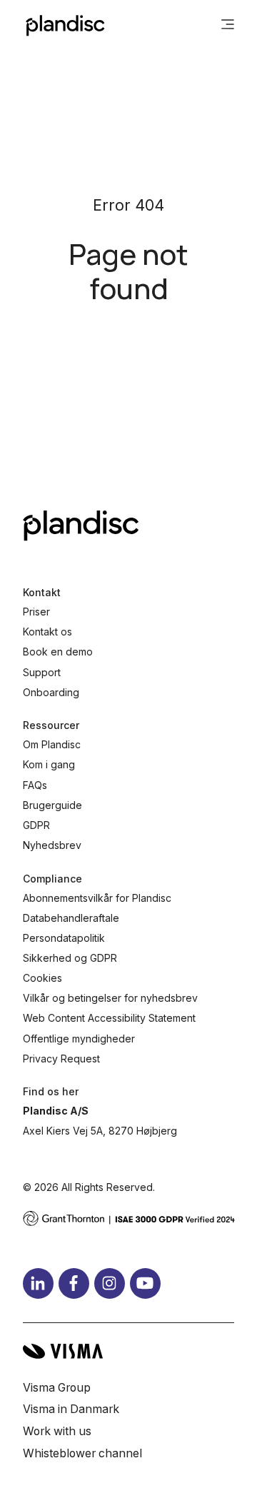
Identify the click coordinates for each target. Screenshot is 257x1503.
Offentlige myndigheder (79, 1038)
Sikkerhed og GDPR (70, 958)
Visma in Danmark (71, 1409)
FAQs (35, 785)
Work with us (57, 1431)
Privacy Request (61, 1058)
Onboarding (51, 692)
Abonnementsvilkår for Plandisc (97, 898)
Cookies (42, 978)
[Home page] (65, 25)
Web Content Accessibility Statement (109, 1018)
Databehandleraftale (71, 918)
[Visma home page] (128, 1351)
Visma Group (57, 1387)
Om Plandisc (52, 744)
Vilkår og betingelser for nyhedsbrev (110, 998)
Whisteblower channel (82, 1453)
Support (42, 672)
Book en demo (58, 651)
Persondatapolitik (64, 938)
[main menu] (228, 25)
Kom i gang (49, 764)
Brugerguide (52, 805)
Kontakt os (47, 631)
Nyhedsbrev (52, 845)
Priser (36, 611)
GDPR (36, 825)
